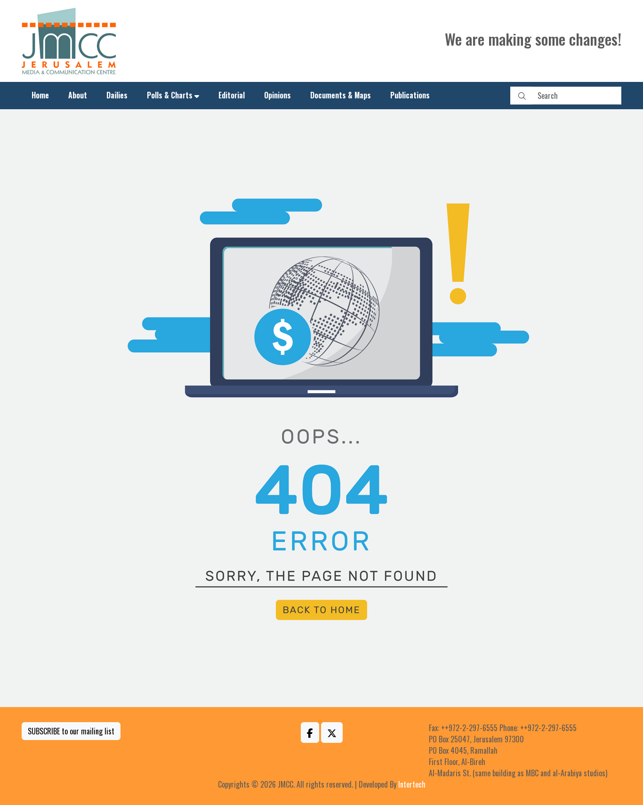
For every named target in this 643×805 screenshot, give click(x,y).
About (77, 95)
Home (40, 95)
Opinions (277, 95)
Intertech (412, 784)
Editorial (231, 95)
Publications (410, 95)
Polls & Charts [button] (170, 95)
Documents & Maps (340, 95)
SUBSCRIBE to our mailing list (71, 731)
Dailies (117, 95)
